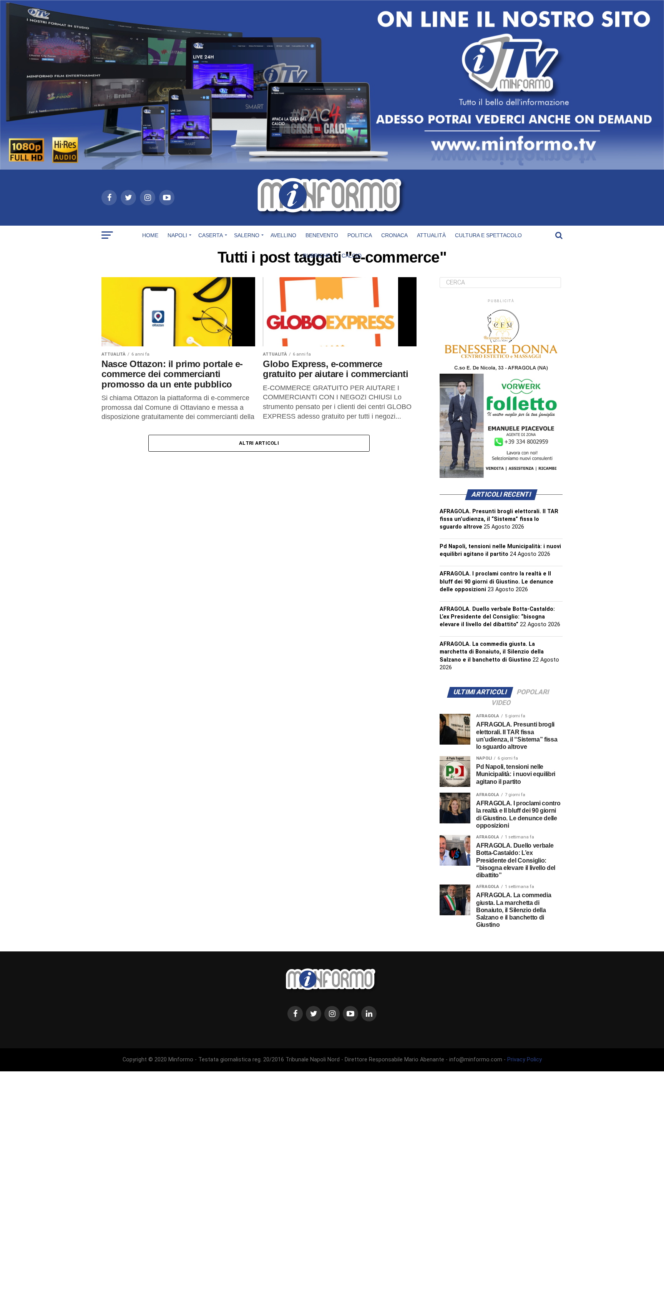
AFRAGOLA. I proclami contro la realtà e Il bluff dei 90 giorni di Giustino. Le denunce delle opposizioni (496, 581)
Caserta (210, 235)
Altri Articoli (259, 443)
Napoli (177, 235)
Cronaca (394, 235)
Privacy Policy (524, 1059)
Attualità (431, 235)
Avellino (283, 235)
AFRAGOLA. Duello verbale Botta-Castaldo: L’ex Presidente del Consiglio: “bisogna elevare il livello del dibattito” (497, 617)
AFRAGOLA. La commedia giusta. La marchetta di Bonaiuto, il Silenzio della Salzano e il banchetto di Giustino (492, 652)
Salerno (246, 235)
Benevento (321, 235)
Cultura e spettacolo (488, 235)
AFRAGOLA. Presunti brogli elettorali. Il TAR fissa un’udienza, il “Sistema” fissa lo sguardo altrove (499, 519)
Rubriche (316, 256)
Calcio (352, 256)
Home (150, 235)
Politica (359, 235)
